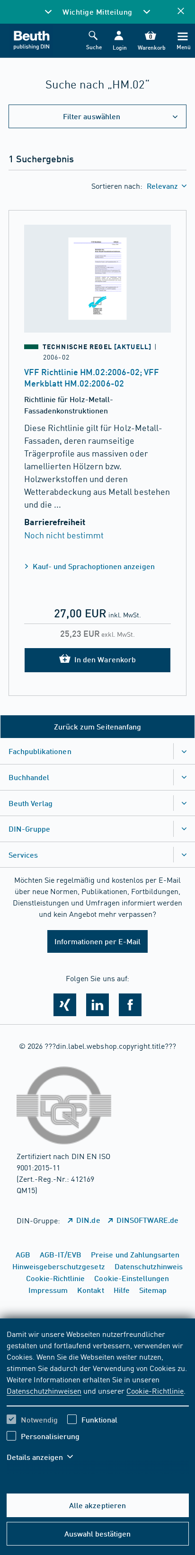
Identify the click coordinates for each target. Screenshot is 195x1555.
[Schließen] (181, 12)
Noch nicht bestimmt (64, 535)
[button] (119, 40)
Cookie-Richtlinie (155, 1390)
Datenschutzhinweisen (44, 1390)
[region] (98, 1401)
